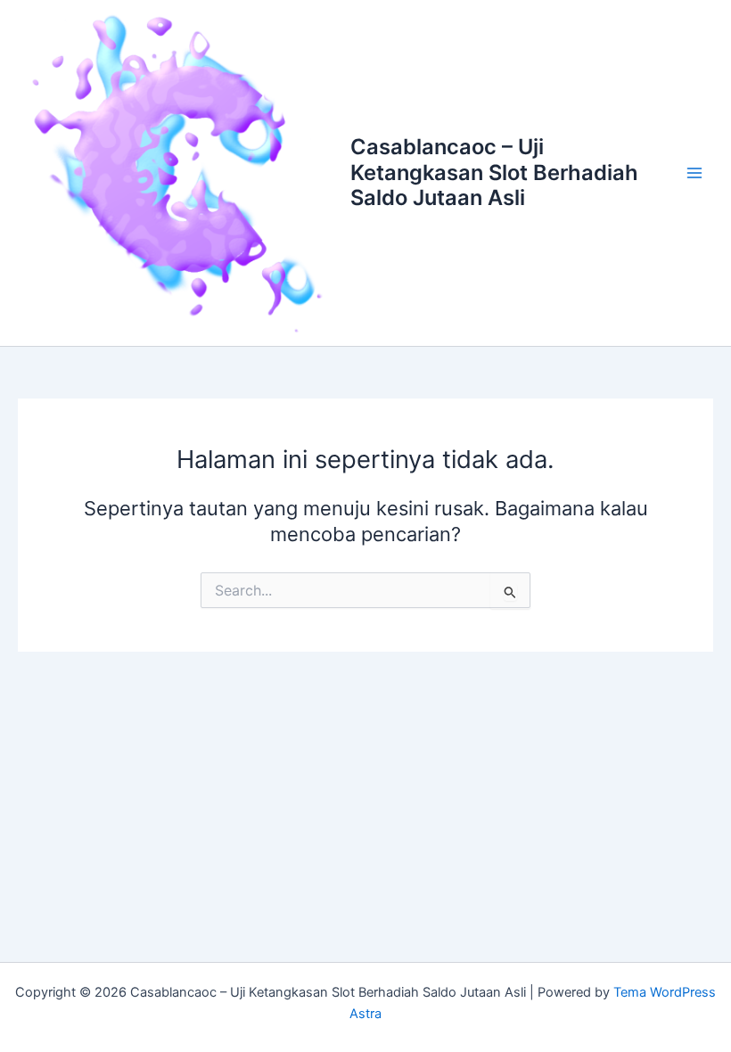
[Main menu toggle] (694, 173)
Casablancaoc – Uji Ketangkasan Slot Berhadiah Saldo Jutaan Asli (494, 172)
